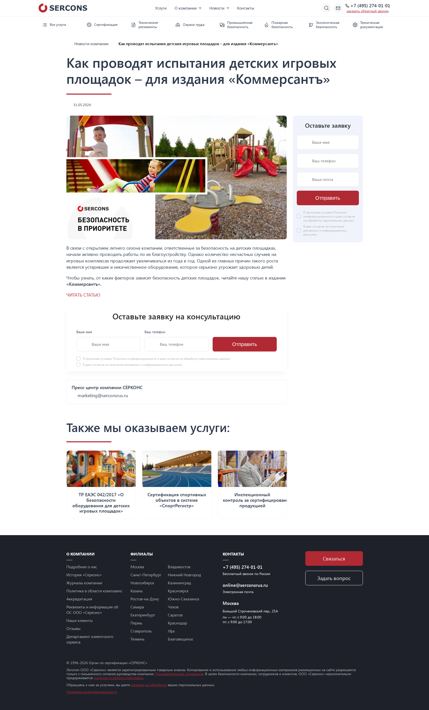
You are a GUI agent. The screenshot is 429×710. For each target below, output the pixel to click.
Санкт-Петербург (145, 574)
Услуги (161, 8)
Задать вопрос (334, 578)
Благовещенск (180, 639)
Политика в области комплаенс (94, 590)
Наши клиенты (79, 620)
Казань (136, 590)
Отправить (244, 344)
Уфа (171, 630)
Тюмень (137, 639)
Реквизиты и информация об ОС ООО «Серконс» (92, 609)
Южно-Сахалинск (183, 598)
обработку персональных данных (207, 359)
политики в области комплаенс (118, 677)
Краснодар (177, 622)
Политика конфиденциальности (91, 691)
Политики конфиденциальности (135, 359)
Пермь (136, 622)
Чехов (173, 606)
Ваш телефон (155, 331)
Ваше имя (84, 331)
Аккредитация (79, 598)
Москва (137, 566)
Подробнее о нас (81, 566)
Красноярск (178, 590)
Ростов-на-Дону (144, 598)
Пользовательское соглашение (179, 673)
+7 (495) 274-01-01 (370, 6)
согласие (98, 365)
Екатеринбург (142, 614)
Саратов (175, 614)
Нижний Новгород (184, 574)
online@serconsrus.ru (245, 585)
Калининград (179, 582)
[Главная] (68, 43)
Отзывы (73, 628)
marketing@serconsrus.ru (103, 395)
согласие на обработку (149, 684)
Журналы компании (84, 582)
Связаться (334, 558)
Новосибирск (142, 582)
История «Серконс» (84, 574)
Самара (137, 606)
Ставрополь (141, 630)
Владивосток (179, 566)
